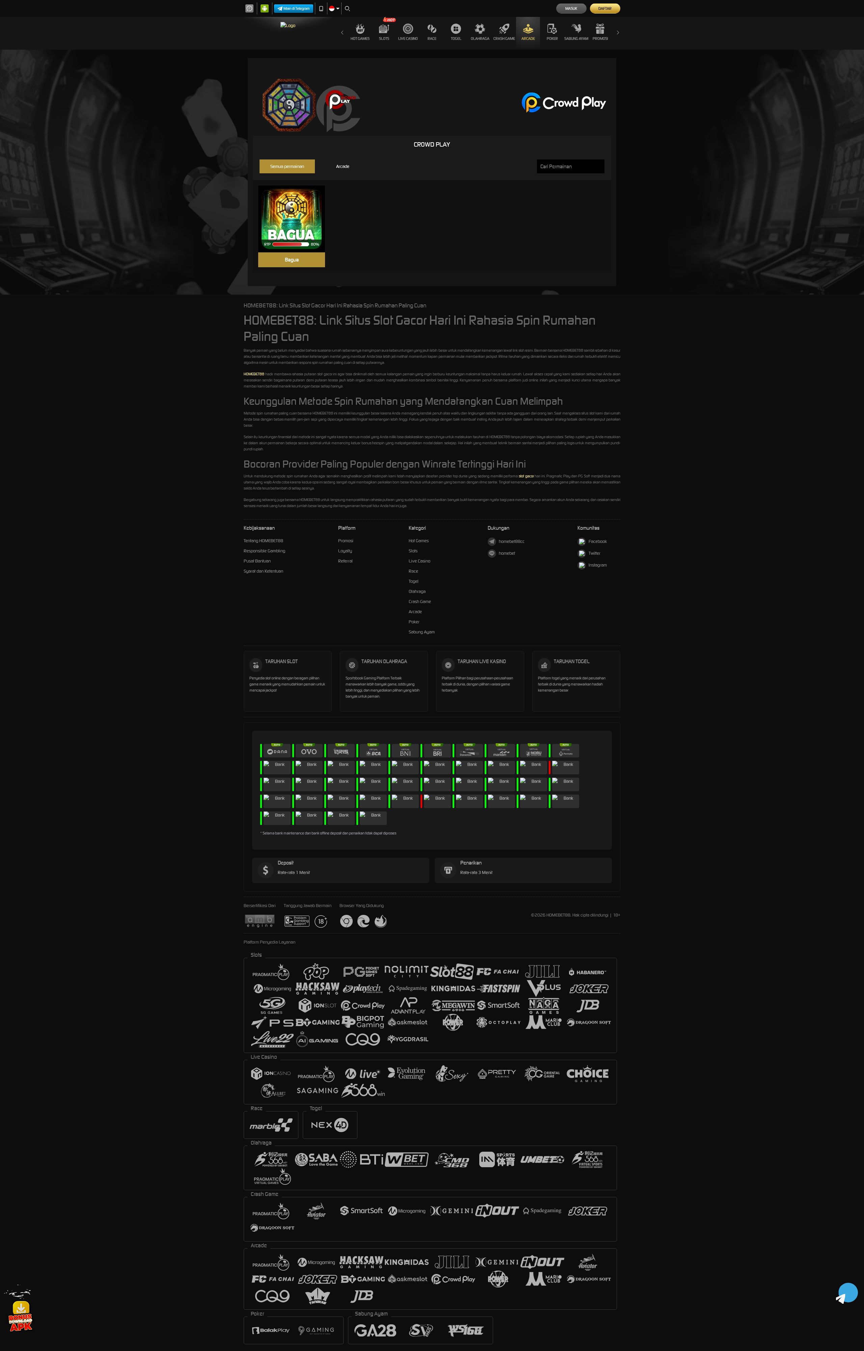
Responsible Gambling (264, 551)
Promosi (600, 38)
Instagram (598, 565)
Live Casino (408, 38)
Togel (456, 38)
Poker (552, 38)
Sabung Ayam (576, 38)
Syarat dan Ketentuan (263, 571)
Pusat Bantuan (257, 561)
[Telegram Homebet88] (847, 1292)
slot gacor (526, 476)
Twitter (594, 553)
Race (432, 38)
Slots (384, 38)
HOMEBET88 (254, 374)
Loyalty (345, 551)
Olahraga (480, 38)
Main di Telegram (297, 8)
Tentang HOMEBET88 (263, 541)
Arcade (528, 38)
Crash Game (504, 38)
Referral (345, 561)
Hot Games (360, 38)
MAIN (296, 219)
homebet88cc (511, 541)
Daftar (605, 8)
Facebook (598, 541)
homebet (507, 553)
